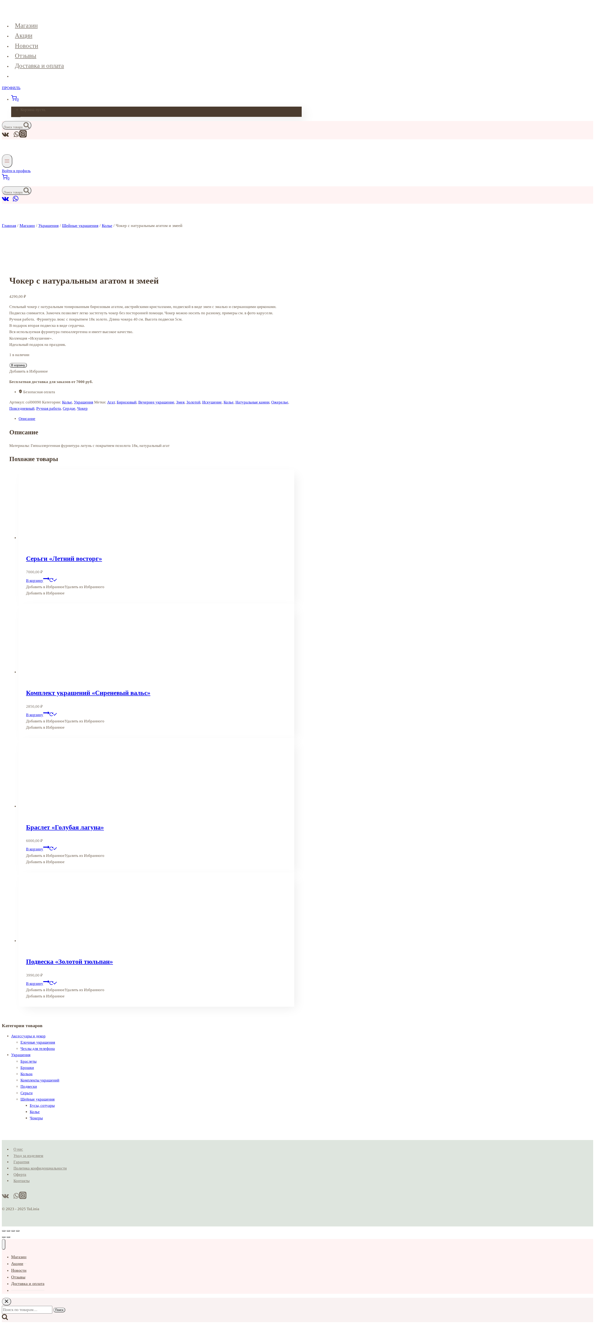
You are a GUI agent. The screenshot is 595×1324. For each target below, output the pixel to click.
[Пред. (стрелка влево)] (4, 1237)
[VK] (5, 200)
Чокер (82, 408)
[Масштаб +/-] (4, 1231)
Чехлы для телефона (37, 1048)
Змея (180, 402)
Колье (67, 402)
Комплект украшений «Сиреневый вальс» (88, 692)
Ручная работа (48, 408)
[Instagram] (23, 136)
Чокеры (36, 1118)
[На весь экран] (8, 1231)
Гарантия (21, 1162)
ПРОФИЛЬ (11, 88)
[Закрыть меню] (3, 1244)
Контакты (21, 1181)
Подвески (28, 1086)
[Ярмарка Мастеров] (11, 200)
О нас (18, 1149)
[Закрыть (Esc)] (18, 1231)
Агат (111, 402)
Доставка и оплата (39, 65)
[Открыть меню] (7, 160)
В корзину (18, 365)
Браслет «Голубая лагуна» (65, 827)
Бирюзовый (126, 402)
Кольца (26, 1074)
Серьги (26, 1093)
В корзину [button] (34, 580)
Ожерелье (279, 402)
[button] (65, 587)
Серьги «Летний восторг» (64, 558)
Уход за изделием (28, 1156)
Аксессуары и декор (28, 1036)
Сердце (69, 408)
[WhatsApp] (15, 200)
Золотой (193, 402)
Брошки (27, 1067)
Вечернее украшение (156, 402)
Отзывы (25, 55)
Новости (26, 45)
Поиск (59, 1310)
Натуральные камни (252, 402)
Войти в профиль (16, 171)
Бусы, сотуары (42, 1105)
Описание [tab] (27, 418)
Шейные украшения (37, 1099)
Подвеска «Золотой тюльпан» (69, 961)
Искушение (212, 402)
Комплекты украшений (39, 1080)
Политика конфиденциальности (40, 1168)
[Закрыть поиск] (6, 1301)
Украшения (83, 402)
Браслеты (28, 1061)
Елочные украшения (37, 1042)
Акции (23, 35)
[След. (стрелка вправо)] (8, 1237)
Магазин (26, 25)
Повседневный (21, 408)
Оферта (19, 1174)
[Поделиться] (13, 1231)
